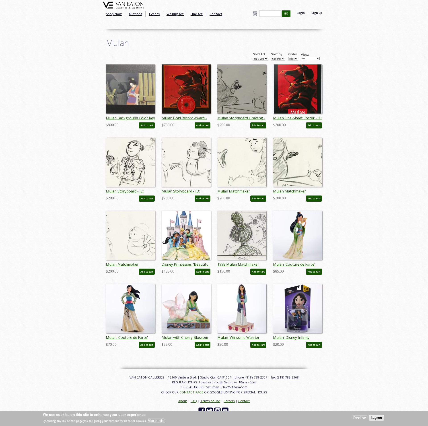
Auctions (135, 14)
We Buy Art (175, 14)
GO (286, 13)
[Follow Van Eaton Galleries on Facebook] (202, 410)
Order (292, 54)
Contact (216, 14)
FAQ (194, 401)
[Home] (123, 4)
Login (301, 13)
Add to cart (146, 125)
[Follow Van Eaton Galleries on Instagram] (218, 410)
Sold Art (259, 54)
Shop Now (114, 14)
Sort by (276, 54)
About (182, 401)
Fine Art (197, 14)
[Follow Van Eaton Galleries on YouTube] (226, 410)
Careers (229, 401)
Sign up (316, 13)
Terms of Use (210, 401)
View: (305, 54)
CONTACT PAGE (191, 392)
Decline (359, 417)
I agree (376, 418)
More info (156, 420)
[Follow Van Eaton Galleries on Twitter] (210, 410)
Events (154, 14)
